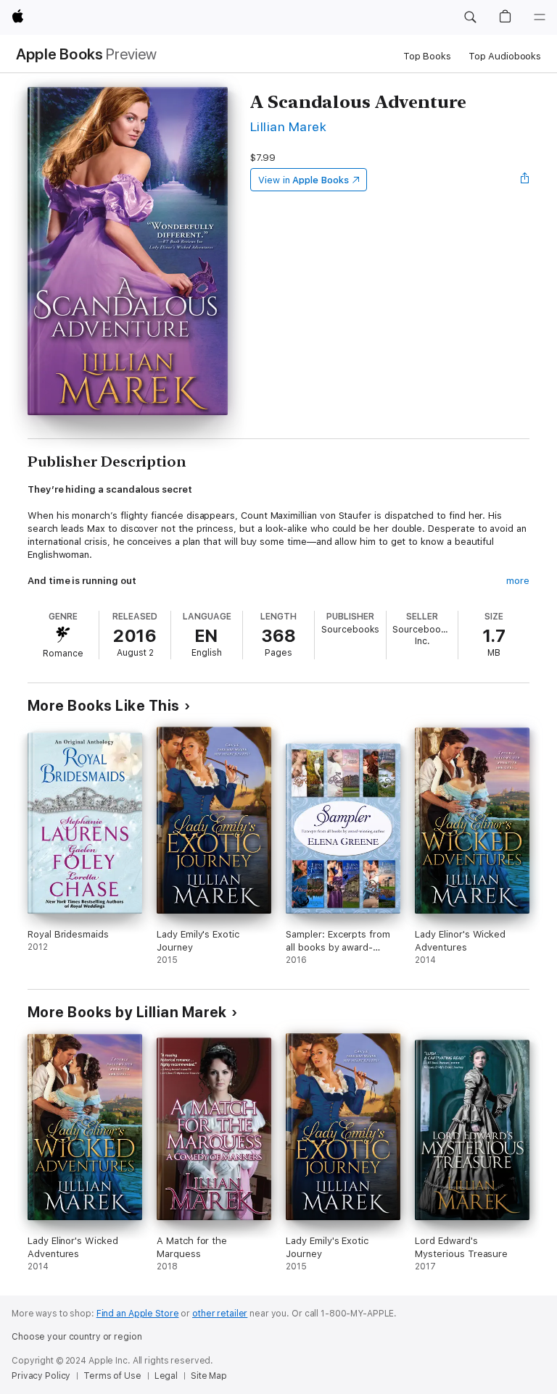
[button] (470, 17)
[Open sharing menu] (525, 180)
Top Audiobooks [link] (505, 56)
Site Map (209, 1376)
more (517, 580)
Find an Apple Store (137, 1314)
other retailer (219, 1314)
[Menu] (539, 17)
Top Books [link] (427, 56)
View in (303, 180)
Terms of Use (112, 1376)
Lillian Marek (288, 126)
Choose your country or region (77, 1337)
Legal (166, 1376)
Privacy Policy (41, 1376)
